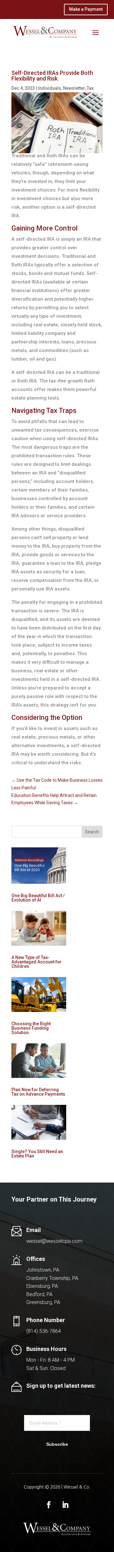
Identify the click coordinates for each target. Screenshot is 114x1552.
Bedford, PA (39, 1294)
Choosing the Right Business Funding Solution (31, 1028)
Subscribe (57, 1444)
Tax (90, 88)
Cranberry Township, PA (52, 1278)
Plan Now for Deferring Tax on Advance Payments (38, 1092)
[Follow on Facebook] (49, 1505)
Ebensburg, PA (42, 1286)
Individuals (49, 88)
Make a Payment (86, 9)
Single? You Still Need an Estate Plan (37, 1153)
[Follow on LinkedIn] (65, 1505)
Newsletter (74, 88)
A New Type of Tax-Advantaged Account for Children (36, 962)
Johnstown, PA (42, 1270)
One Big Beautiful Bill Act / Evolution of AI (38, 898)
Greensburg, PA (43, 1302)
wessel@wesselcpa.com (54, 1241)
